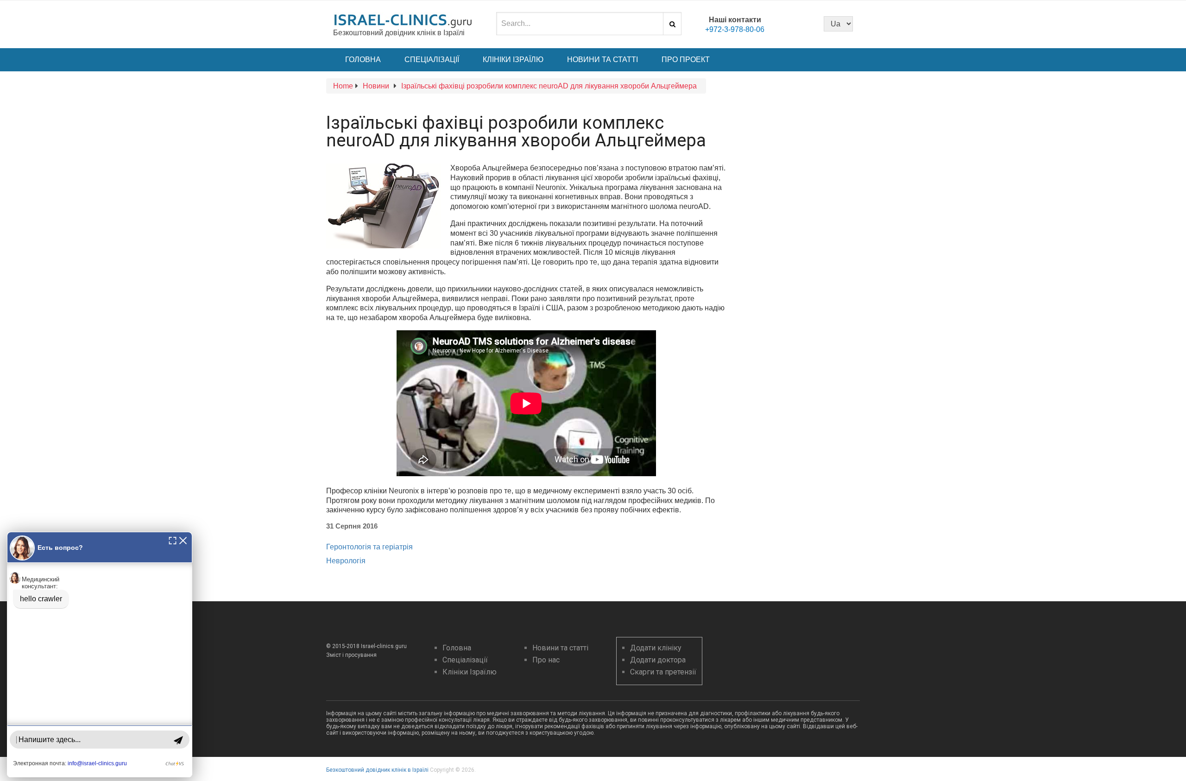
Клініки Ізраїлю (513, 59)
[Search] (672, 23)
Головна (363, 59)
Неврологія (346, 561)
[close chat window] (183, 540)
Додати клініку (655, 647)
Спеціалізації (431, 59)
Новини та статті (602, 59)
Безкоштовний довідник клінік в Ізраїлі (377, 770)
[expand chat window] (172, 540)
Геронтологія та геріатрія (369, 547)
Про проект (686, 59)
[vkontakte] (803, 23)
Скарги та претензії (663, 672)
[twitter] (787, 23)
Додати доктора (658, 659)
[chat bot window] (99, 654)
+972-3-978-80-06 (734, 29)
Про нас (546, 659)
